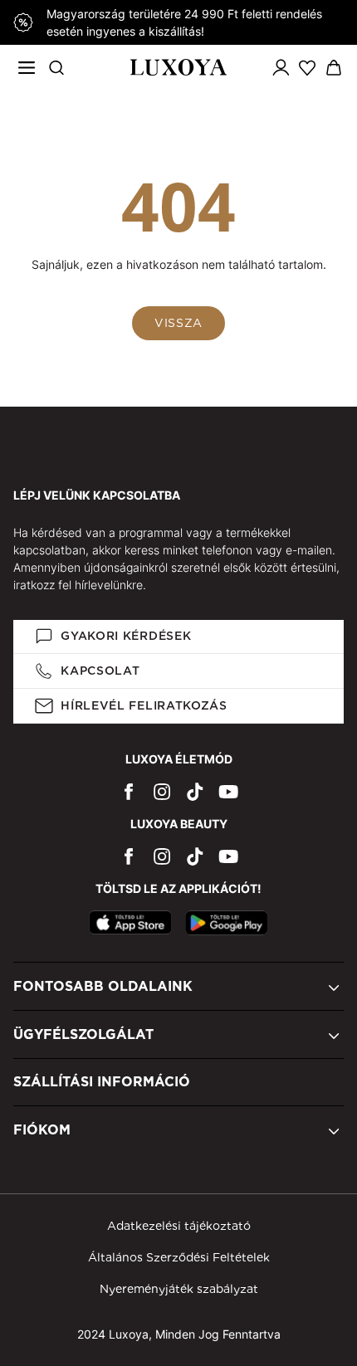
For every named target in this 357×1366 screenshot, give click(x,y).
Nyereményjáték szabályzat (179, 1288)
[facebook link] (129, 791)
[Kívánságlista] (307, 67)
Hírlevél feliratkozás (144, 705)
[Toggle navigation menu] (26, 67)
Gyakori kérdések (126, 635)
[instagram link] (162, 791)
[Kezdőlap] (178, 67)
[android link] (226, 922)
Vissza (178, 322)
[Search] (56, 67)
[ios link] (130, 922)
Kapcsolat (100, 670)
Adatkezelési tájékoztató (179, 1225)
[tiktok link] (195, 791)
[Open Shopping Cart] (334, 67)
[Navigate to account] (281, 67)
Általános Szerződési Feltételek (179, 1257)
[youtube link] (228, 791)
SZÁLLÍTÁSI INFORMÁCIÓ (101, 1082)
